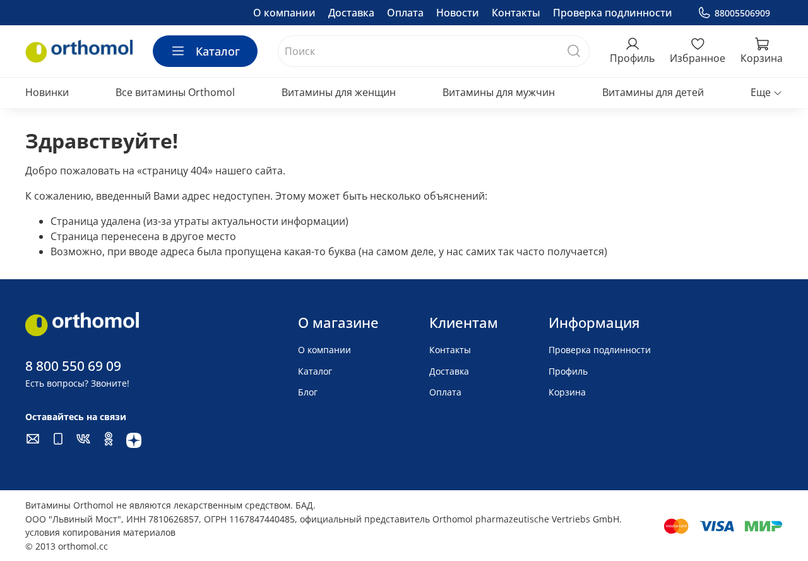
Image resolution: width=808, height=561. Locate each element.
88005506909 (742, 13)
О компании (284, 13)
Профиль (568, 371)
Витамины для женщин (339, 92)
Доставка (351, 13)
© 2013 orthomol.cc (66, 546)
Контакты (516, 13)
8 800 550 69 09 (73, 366)
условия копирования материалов (100, 532)
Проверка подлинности (612, 13)
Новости (457, 13)
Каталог (218, 51)
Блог (308, 392)
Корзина (567, 392)
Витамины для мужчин (499, 92)
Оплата (405, 13)
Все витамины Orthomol (175, 92)
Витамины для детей (653, 92)
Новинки (47, 92)
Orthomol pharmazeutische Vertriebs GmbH (525, 519)
